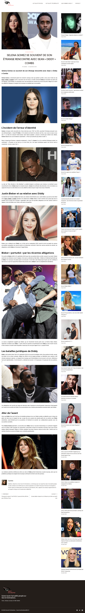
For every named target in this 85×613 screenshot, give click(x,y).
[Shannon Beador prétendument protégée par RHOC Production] (72, 557)
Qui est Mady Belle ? (66, 286)
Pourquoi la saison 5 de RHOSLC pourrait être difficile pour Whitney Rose (15, 496)
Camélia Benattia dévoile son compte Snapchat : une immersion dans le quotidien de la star (72, 200)
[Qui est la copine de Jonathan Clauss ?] (72, 160)
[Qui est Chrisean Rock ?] (72, 134)
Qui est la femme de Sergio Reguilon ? (70, 425)
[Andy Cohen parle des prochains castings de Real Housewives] (72, 499)
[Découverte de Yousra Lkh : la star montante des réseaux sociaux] (72, 246)
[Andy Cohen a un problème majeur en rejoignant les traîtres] (72, 470)
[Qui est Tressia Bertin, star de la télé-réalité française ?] (72, 301)
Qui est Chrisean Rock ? (67, 145)
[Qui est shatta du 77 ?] (72, 329)
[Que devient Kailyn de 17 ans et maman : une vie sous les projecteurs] (72, 356)
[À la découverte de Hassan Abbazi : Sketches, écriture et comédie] (72, 385)
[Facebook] (77, 610)
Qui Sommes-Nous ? (67, 3)
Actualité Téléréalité (52, 3)
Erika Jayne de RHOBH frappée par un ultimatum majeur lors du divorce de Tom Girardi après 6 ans (71, 453)
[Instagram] (82, 610)
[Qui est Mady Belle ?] (72, 274)
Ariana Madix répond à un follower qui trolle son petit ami (44, 496)
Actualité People (38, 3)
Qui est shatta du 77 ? (66, 341)
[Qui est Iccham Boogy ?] (72, 107)
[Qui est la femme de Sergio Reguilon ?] (72, 413)
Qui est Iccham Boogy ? (67, 119)
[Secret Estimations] (9, 3)
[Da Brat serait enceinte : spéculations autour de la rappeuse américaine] (72, 78)
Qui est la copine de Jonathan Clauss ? (70, 172)
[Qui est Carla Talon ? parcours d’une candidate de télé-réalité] (72, 50)
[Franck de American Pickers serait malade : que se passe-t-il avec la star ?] (72, 217)
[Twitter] (80, 610)
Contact (77, 3)
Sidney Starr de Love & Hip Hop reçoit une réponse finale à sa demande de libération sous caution (71, 541)
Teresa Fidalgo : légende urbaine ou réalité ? (72, 35)
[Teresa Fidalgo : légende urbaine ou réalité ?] (72, 23)
